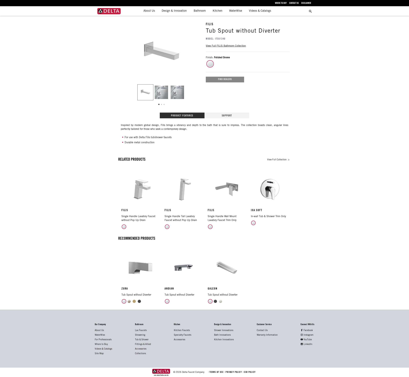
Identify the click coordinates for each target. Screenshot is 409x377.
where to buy (281, 3)
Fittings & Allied (143, 344)
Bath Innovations (222, 335)
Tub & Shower (142, 340)
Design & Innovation (174, 11)
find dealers (225, 79)
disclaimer (306, 3)
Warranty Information (267, 335)
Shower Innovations (223, 330)
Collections (140, 354)
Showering (140, 335)
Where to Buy (101, 344)
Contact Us (262, 330)
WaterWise (235, 11)
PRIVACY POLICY (233, 372)
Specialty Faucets (182, 335)
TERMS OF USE (216, 372)
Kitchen (217, 11)
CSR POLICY (249, 372)
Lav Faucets (141, 330)
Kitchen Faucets (182, 330)
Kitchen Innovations (224, 340)
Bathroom (200, 11)
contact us (294, 3)
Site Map (99, 354)
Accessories (140, 349)
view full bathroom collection (226, 46)
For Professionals (103, 340)
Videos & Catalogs (260, 11)
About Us (149, 11)
